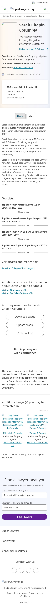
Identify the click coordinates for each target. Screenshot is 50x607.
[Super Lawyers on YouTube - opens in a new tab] (28, 570)
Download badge (25, 316)
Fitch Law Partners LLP (13, 444)
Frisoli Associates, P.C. (37, 442)
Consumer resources (14, 551)
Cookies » (25, 596)
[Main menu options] (5, 9)
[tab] (20, 116)
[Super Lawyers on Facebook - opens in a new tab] (14, 570)
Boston (41, 16)
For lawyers (9, 541)
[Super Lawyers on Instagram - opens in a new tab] (21, 570)
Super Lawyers (10, 531)
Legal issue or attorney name (16, 490)
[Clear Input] (44, 495)
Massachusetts (31, 16)
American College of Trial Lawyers (18, 268)
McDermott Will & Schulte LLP (33, 49)
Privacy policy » (35, 593)
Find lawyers (24, 516)
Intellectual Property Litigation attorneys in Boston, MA (23, 456)
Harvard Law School (23, 67)
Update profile (24, 325)
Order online (24, 333)
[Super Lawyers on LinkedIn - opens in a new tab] (35, 570)
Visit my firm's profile (17, 293)
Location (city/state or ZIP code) (17, 502)
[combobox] (24, 495)
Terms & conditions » (17, 593)
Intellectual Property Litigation (12, 16)
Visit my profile (14, 290)
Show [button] (23, 212)
